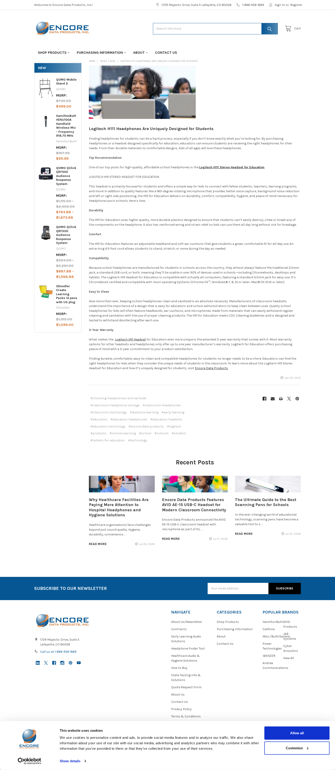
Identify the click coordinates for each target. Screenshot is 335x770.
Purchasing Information (100, 52)
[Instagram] (62, 662)
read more (98, 544)
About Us (178, 694)
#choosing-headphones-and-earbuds (118, 398)
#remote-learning (123, 433)
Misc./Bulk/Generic (277, 636)
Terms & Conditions (186, 716)
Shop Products (52, 52)
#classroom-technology (108, 412)
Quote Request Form (186, 687)
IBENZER (269, 656)
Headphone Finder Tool (188, 648)
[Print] (280, 398)
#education (98, 419)
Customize (294, 748)
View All (288, 658)
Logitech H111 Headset (130, 339)
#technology (137, 440)
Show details (70, 761)
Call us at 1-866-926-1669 (58, 652)
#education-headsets (166, 419)
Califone (269, 629)
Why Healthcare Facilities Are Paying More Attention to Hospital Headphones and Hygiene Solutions (119, 507)
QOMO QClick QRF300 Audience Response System (66, 235)
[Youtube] (78, 662)
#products (98, 433)
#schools (162, 433)
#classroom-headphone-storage (114, 405)
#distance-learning (144, 412)
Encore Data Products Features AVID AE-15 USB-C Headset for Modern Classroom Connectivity (194, 504)
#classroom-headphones (162, 405)
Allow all (297, 733)
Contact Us (166, 52)
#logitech (174, 426)
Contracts (179, 629)
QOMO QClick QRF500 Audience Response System (66, 176)
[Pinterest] (297, 398)
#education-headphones (129, 419)
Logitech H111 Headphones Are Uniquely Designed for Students (151, 128)
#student (179, 433)
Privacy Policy (181, 709)
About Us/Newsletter (186, 622)
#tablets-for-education (107, 440)
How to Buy (179, 668)
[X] (289, 398)
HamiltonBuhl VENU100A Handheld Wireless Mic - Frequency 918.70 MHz (66, 126)
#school (145, 433)
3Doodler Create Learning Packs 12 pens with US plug (66, 294)
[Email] (272, 398)
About (139, 52)
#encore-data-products (146, 426)
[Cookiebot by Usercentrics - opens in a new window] (29, 761)
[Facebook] (264, 398)
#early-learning (173, 412)
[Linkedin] (37, 662)
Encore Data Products (211, 368)
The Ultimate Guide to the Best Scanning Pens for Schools (265, 502)
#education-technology (107, 426)
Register (296, 5)
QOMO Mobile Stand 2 (66, 82)
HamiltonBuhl (273, 622)
